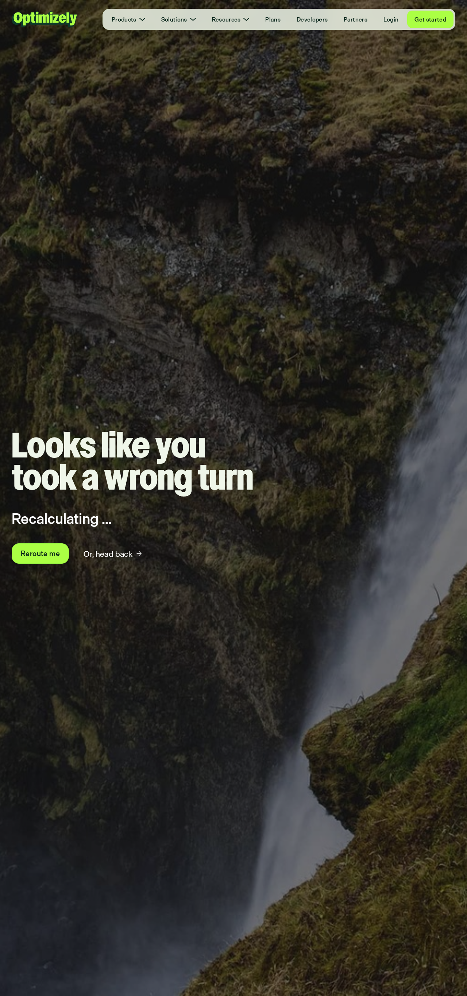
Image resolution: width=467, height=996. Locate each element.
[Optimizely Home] (44, 19)
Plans (273, 19)
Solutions (174, 19)
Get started (430, 19)
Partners (355, 19)
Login (391, 19)
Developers (312, 19)
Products (124, 19)
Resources (226, 19)
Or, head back (108, 554)
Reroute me (40, 553)
